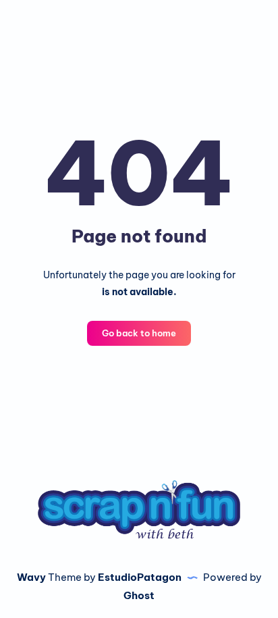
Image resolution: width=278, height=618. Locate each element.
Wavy (31, 577)
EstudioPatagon (140, 577)
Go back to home (139, 333)
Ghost (139, 595)
